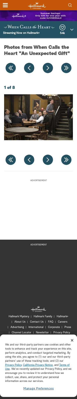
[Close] (72, 340)
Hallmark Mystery (19, 316)
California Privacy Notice (38, 365)
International (36, 327)
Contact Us (37, 322)
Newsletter (42, 332)
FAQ (50, 322)
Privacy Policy (61, 332)
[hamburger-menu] (5, 5)
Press (67, 327)
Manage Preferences (38, 388)
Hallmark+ (62, 316)
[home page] (37, 5)
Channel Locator (21, 332)
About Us (19, 322)
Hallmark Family (43, 316)
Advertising (17, 327)
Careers (62, 322)
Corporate (54, 327)
